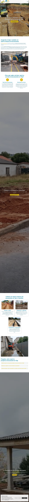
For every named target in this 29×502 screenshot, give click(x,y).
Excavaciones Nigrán (4, 43)
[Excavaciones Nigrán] (5, 1)
